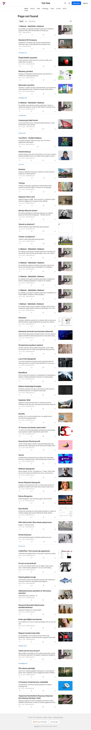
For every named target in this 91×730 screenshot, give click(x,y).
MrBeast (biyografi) (26, 469)
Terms (50, 717)
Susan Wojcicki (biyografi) (29, 482)
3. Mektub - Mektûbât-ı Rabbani (31, 276)
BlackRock (22, 373)
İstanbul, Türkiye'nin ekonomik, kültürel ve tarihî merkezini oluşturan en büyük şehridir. (36, 172)
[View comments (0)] (32, 35)
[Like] (19, 111)
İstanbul (21, 169)
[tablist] (27, 21)
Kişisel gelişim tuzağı (27, 577)
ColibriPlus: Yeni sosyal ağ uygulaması (34, 551)
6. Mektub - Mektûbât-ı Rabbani (31, 103)
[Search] (65, 3)
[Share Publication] (69, 3)
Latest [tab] (21, 21)
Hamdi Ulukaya (24, 152)
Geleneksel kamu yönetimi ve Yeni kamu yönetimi (34, 592)
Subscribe (76, 3)
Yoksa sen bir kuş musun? (29, 651)
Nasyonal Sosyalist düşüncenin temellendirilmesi (31, 606)
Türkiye (21, 183)
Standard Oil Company (27, 40)
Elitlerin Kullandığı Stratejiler (30, 386)
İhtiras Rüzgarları (25, 496)
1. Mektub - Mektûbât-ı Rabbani (31, 304)
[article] (45, 30)
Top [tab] (26, 21)
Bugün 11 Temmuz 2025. (26, 525)
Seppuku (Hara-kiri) (26, 197)
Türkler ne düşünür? (26, 237)
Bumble (21, 414)
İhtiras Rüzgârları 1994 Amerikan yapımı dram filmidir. (35, 499)
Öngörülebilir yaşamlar (27, 58)
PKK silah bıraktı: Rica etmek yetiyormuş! (35, 522)
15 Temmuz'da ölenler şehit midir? (32, 428)
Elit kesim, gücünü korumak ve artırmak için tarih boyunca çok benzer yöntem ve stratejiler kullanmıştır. (36, 389)
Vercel (21, 455)
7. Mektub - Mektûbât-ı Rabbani (31, 26)
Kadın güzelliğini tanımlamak (30, 619)
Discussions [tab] (32, 21)
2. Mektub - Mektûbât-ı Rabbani (31, 290)
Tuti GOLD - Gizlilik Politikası (30, 138)
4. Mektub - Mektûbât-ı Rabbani (31, 263)
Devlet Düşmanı (24, 535)
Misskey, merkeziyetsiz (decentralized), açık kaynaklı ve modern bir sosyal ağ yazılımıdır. (35, 74)
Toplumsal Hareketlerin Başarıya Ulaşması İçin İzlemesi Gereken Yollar (35, 697)
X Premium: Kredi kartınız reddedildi (33, 682)
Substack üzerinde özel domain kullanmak (35, 331)
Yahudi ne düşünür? (26, 224)
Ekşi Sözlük (23, 509)
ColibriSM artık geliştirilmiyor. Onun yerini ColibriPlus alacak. (37, 553)
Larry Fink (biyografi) (27, 359)
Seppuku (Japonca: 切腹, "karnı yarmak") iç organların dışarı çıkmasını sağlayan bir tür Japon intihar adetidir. (36, 200)
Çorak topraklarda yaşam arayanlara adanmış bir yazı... (35, 537)
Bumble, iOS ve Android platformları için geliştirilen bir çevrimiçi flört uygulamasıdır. (35, 417)
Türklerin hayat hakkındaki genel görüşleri (31, 239)
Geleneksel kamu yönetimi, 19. (27, 595)
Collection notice (58, 717)
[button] (26, 8)
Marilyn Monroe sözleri (27, 211)
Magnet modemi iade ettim (29, 633)
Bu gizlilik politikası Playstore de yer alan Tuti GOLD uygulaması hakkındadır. (34, 141)
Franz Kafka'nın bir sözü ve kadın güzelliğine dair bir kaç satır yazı (37, 622)
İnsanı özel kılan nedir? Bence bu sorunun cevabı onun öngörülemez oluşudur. (35, 61)
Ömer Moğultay (27, 32)
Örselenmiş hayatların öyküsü (30, 345)
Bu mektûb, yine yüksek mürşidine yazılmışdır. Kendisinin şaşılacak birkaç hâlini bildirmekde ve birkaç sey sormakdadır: (36, 29)
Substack (22, 318)
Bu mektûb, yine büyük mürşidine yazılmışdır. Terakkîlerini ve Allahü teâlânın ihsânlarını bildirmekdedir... (37, 293)
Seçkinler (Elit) (24, 400)
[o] (65, 30)
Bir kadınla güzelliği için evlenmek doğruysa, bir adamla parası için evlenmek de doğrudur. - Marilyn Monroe (35, 214)
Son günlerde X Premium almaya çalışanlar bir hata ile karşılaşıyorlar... (35, 685)
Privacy (45, 717)
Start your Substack (41, 722)
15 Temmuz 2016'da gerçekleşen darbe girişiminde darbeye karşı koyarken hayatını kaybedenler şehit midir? (36, 431)
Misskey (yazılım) (25, 71)
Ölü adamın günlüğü (26, 668)
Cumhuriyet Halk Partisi (28, 120)
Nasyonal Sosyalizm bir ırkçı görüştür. (30, 610)
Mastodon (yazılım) (26, 85)
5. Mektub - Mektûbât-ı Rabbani (31, 249)
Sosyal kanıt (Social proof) (29, 441)
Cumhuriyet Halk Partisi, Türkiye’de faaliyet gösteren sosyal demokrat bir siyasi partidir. (36, 123)
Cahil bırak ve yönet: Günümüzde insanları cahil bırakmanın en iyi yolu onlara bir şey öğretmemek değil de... (36, 580)
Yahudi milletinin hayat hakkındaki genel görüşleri (33, 227)
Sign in (85, 3)
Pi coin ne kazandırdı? (27, 563)
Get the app (54, 722)
